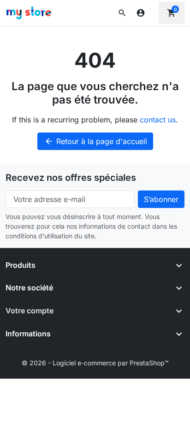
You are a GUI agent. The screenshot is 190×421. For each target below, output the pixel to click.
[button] (122, 13)
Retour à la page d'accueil (95, 141)
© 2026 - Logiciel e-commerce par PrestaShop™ (95, 363)
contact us (158, 119)
